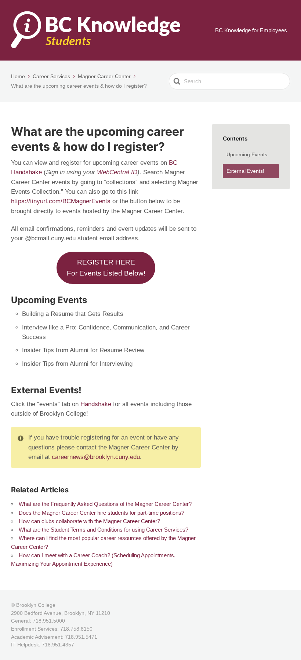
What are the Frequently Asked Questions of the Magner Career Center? (105, 504)
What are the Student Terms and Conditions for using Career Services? (103, 529)
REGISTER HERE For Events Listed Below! (106, 267)
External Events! (245, 171)
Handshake (96, 404)
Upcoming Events (246, 154)
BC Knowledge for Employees (251, 30)
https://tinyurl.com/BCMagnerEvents (60, 201)
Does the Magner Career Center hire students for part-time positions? (101, 513)
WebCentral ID (117, 172)
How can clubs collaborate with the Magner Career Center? (89, 521)
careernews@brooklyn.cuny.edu (96, 456)
